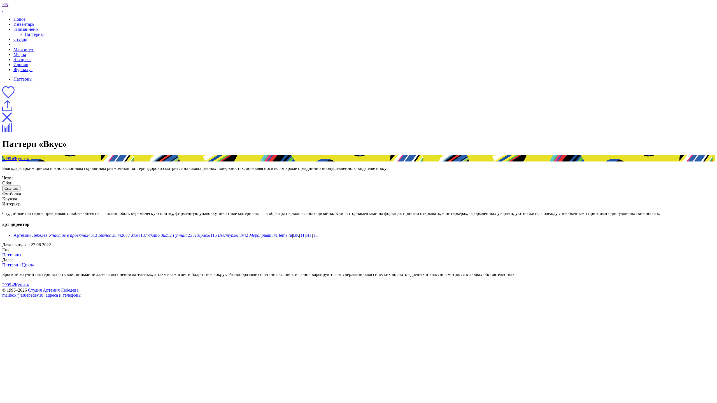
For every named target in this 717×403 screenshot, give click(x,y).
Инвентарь (23, 24)
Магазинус (23, 49)
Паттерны (34, 34)
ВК (296, 235)
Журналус (22, 69)
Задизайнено (25, 29)
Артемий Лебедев (30, 235)
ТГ (302, 235)
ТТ (315, 235)
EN (5, 4)
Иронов (20, 64)
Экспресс (22, 59)
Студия (20, 39)
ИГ (309, 235)
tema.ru (285, 235)
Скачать (11, 188)
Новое (19, 19)
